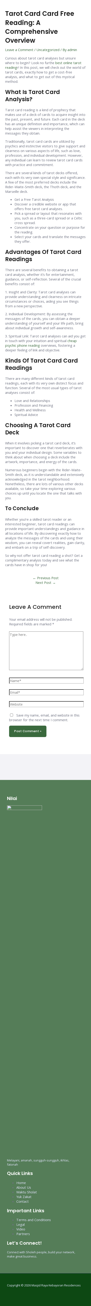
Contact (22, 1201)
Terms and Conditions (33, 1219)
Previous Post (46, 577)
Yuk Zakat (24, 1196)
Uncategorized (48, 49)
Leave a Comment (19, 49)
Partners (23, 1233)
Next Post (45, 582)
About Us (23, 1187)
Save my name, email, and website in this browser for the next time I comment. (44, 717)
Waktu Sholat (26, 1192)
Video (20, 1229)
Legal (20, 1224)
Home (21, 1182)
